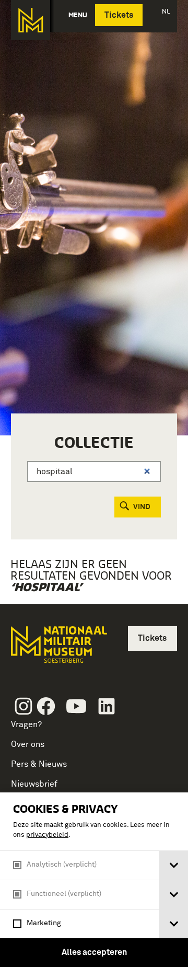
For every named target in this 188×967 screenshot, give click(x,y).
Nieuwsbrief (34, 784)
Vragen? (26, 724)
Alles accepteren (94, 952)
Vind (141, 507)
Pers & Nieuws (39, 764)
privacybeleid (47, 835)
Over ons (27, 744)
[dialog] (94, 879)
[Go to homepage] (58, 649)
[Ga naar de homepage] (30, 20)
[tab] (173, 865)
